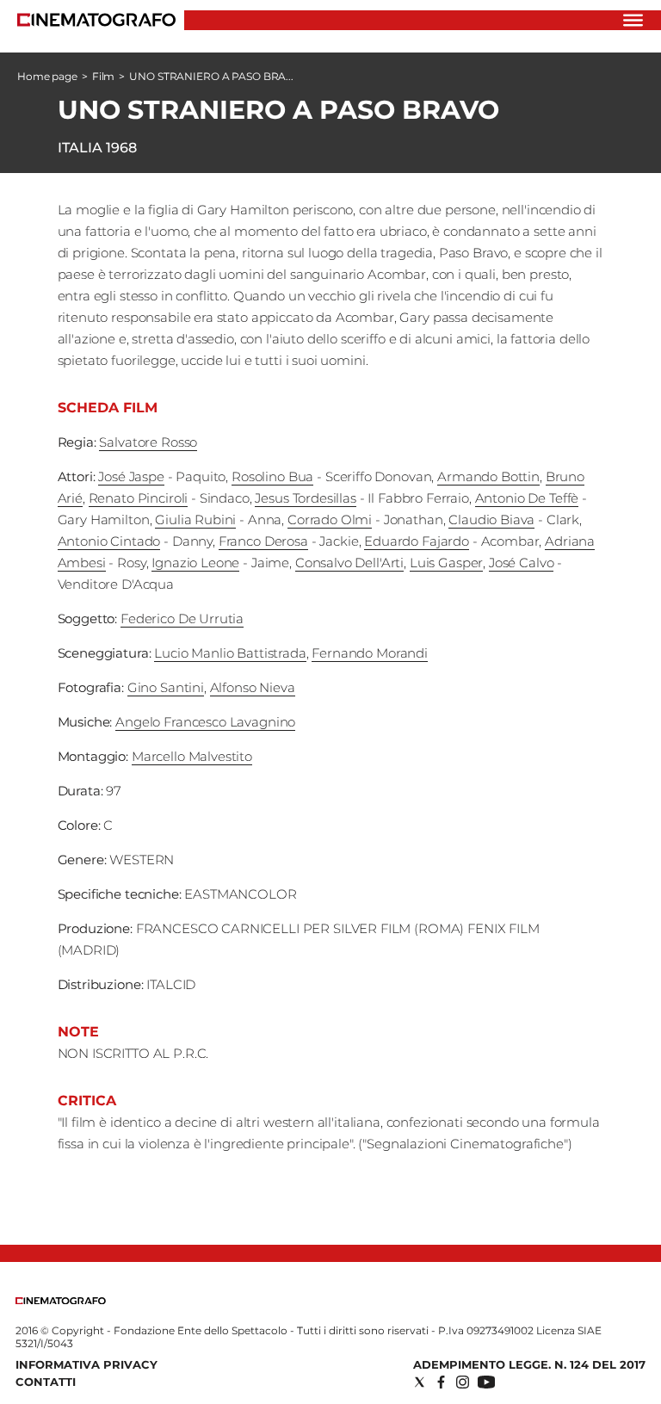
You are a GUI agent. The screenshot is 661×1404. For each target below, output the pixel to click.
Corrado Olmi (329, 519)
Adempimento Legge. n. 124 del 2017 (529, 1364)
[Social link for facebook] (441, 1382)
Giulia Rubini (195, 519)
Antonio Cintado (109, 541)
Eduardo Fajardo (416, 541)
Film (103, 76)
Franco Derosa (263, 541)
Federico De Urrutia (182, 618)
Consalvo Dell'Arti (349, 562)
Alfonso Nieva (252, 687)
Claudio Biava (491, 519)
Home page (47, 76)
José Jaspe (131, 476)
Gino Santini (165, 687)
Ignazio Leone (195, 562)
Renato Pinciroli (138, 498)
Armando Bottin (488, 476)
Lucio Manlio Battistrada (230, 653)
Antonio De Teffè (527, 498)
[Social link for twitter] (419, 1382)
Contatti (45, 1382)
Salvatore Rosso (148, 442)
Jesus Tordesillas (305, 498)
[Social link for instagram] (462, 1382)
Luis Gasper (446, 562)
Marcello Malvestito (192, 756)
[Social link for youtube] (486, 1382)
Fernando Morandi (370, 653)
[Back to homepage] (60, 1300)
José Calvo (521, 562)
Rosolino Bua (272, 476)
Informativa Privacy (86, 1364)
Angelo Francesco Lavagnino (205, 722)
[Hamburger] (633, 20)
